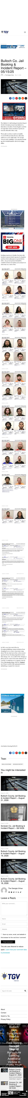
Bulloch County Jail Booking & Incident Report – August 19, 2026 (13, 853)
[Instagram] (16, 892)
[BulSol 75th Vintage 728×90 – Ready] (14, 46)
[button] (25, 991)
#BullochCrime (6, 764)
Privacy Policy (5, 1019)
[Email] (26, 98)
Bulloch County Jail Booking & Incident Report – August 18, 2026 (13, 880)
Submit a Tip (5, 1016)
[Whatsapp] (19, 98)
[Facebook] (10, 98)
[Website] (21, 892)
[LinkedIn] (18, 892)
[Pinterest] (16, 98)
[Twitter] (13, 98)
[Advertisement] (14, 14)
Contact (22, 662)
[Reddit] (23, 98)
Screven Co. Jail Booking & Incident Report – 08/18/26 (13, 826)
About (3, 1009)
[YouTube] (11, 892)
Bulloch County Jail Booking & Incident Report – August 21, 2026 (13, 797)
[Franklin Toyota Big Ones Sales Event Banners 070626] (12, 242)
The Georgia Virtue (9, 75)
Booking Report (18, 764)
